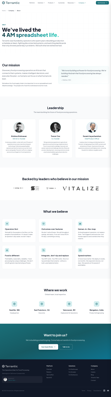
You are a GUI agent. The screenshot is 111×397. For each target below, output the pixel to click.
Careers (93, 372)
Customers (61, 3)
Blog (92, 375)
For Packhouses (73, 369)
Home (4, 10)
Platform (32, 3)
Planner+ (49, 372)
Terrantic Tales (95, 377)
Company (81, 3)
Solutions (40, 3)
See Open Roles (47, 347)
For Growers (72, 372)
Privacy (89, 390)
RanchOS (49, 377)
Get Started (101, 3)
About (93, 369)
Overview (49, 369)
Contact (93, 380)
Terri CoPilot (50, 375)
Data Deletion (97, 390)
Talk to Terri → (12, 380)
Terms (83, 390)
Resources (71, 3)
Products (50, 3)
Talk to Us (66, 347)
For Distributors (73, 375)
